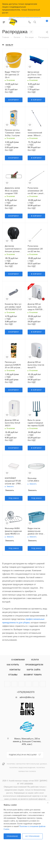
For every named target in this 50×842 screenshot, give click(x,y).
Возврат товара (33, 675)
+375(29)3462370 (25, 692)
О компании (18, 660)
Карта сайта (33, 670)
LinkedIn (43, 684)
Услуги (35, 660)
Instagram (7, 684)
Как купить (13, 665)
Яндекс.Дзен (21, 684)
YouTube (14, 684)
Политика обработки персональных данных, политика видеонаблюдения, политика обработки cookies (27, 767)
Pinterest (36, 684)
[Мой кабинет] (40, 22)
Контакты (15, 670)
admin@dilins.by (27, 697)
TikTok (29, 684)
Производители (34, 665)
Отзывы (13, 675)
